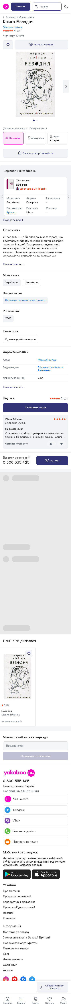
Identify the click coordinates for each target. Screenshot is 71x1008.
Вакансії (8, 912)
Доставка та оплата (16, 932)
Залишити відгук (35, 407)
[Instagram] (6, 979)
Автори (8, 970)
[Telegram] (32, 979)
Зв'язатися (52, 460)
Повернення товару (16, 948)
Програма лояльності (17, 896)
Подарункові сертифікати (20, 943)
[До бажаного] (8, 44)
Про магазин (11, 891)
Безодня (6, 711)
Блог (6, 954)
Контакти (9, 918)
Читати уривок (43, 44)
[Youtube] (14, 979)
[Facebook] (23, 979)
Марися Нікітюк (13, 27)
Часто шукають (13, 959)
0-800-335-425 (16, 462)
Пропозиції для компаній (19, 907)
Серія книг (10, 964)
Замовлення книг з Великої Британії (26, 937)
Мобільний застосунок (20, 852)
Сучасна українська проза (20, 17)
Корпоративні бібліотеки (19, 902)
